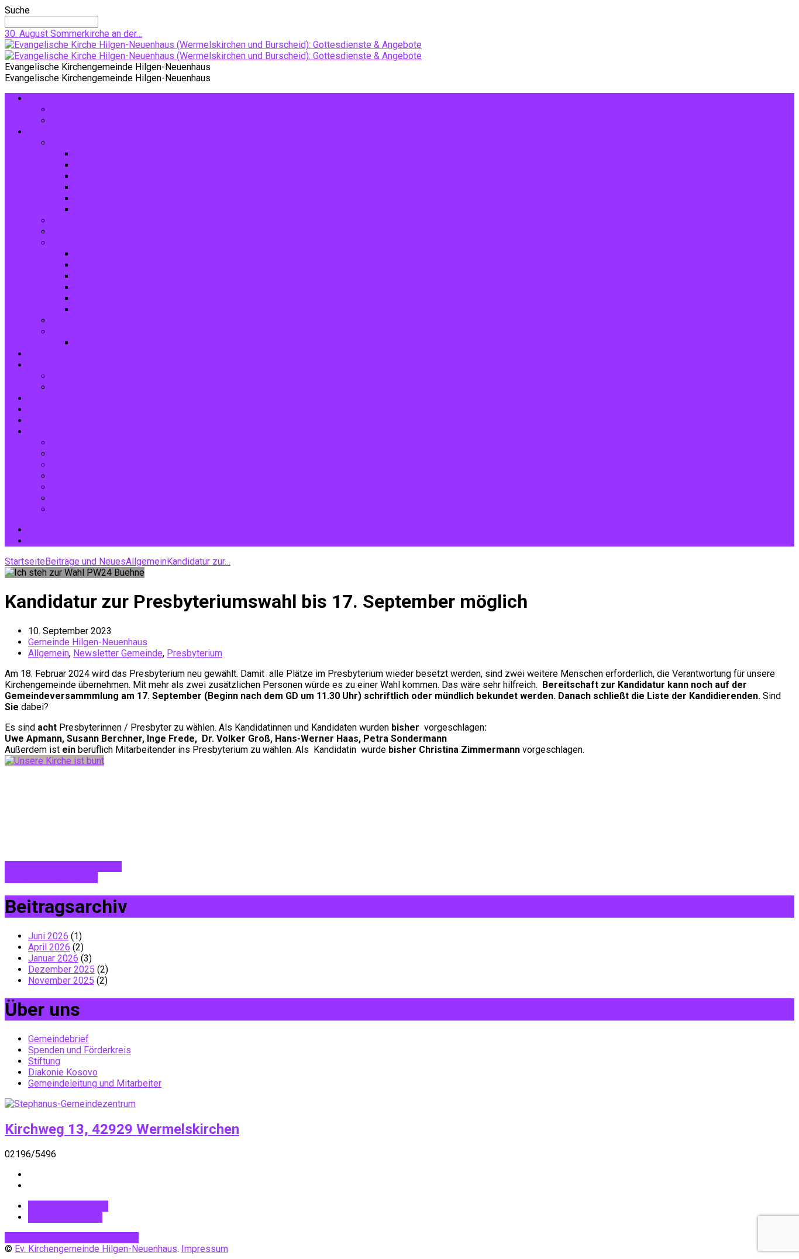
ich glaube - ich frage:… (51, 877)
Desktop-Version (41, 1237)
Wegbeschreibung (65, 1217)
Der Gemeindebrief (90, 376)
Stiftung (67, 465)
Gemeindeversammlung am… (63, 866)
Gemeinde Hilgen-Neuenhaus (87, 642)
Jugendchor (99, 165)
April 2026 (49, 947)
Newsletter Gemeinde (118, 653)
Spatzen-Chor (103, 187)
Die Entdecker (103, 154)
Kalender (46, 409)
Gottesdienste (57, 98)
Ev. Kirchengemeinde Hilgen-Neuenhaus (96, 1248)
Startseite (25, 561)
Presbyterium (194, 653)
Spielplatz (95, 209)
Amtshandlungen (85, 120)
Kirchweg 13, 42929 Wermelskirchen (122, 1129)
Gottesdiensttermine (93, 109)
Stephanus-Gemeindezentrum (112, 498)
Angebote (48, 131)
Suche (17, 10)
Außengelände (80, 331)
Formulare (48, 420)
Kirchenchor (99, 276)
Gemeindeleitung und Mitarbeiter (118, 487)
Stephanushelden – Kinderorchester (148, 198)
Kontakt (43, 398)
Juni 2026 (48, 936)
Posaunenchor (104, 265)
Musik (64, 242)
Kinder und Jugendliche (99, 142)
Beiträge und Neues (68, 365)
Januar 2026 (53, 958)
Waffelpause (77, 320)
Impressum (74, 509)
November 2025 (61, 980)
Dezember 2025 (61, 969)
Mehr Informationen (68, 1206)
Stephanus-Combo (113, 309)
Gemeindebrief (58, 1038)
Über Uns (47, 431)
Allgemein (146, 561)
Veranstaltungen (61, 353)
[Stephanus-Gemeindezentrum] (70, 1103)
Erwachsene (76, 220)
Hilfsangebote (80, 231)
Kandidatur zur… (198, 561)
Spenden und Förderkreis (102, 442)
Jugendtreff (99, 176)
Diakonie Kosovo (86, 476)
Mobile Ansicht (108, 1237)
